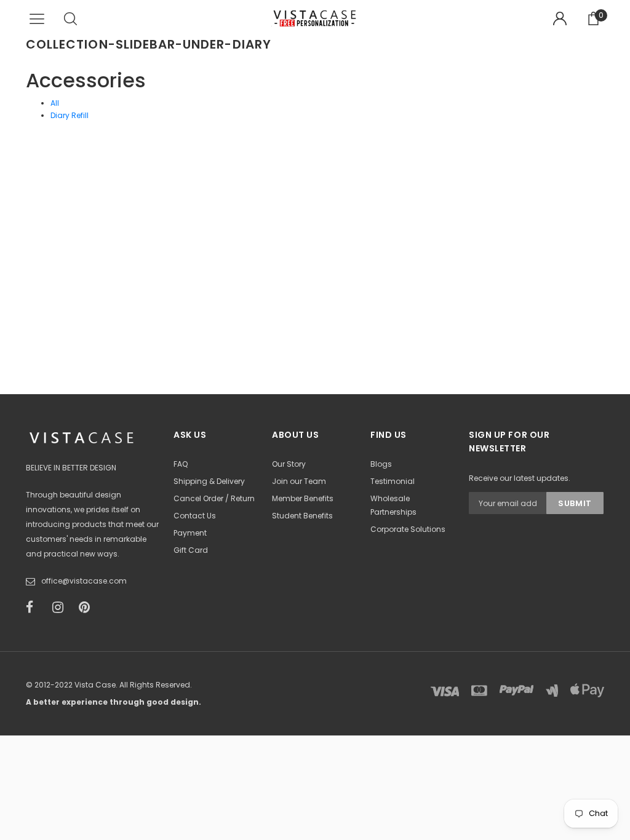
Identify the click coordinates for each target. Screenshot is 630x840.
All (54, 103)
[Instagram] (61, 607)
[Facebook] (35, 607)
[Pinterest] (88, 607)
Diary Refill (69, 115)
